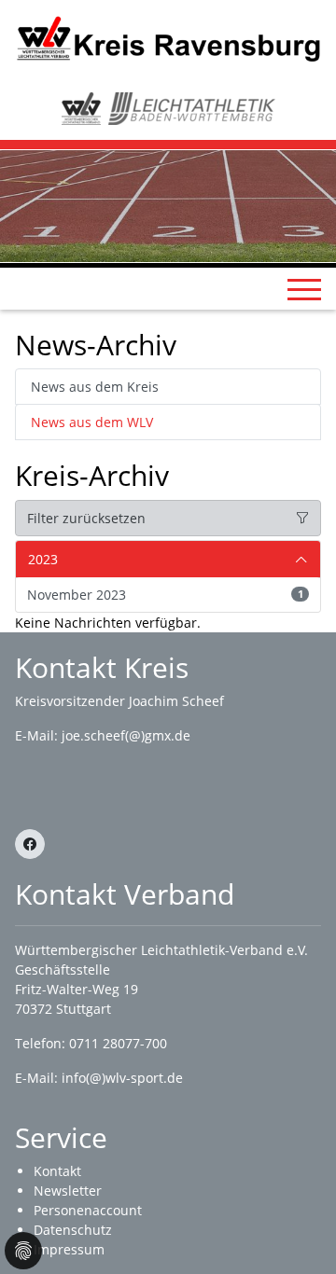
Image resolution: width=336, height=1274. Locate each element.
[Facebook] (30, 844)
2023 (43, 559)
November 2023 (165, 594)
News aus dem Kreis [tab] (95, 386)
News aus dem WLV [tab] (92, 422)
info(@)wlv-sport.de (122, 1078)
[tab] (168, 559)
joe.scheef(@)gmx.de (126, 735)
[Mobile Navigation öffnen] (304, 289)
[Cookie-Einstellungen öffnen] (23, 1250)
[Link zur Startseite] (168, 37)
